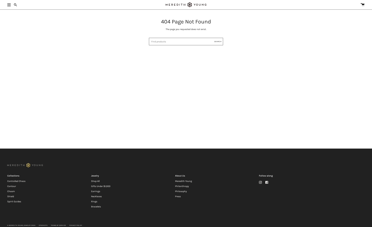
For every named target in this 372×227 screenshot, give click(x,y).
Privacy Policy (75, 225)
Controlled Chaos (16, 181)
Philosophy (181, 191)
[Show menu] (9, 5)
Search (218, 41)
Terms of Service (58, 225)
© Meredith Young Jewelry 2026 (21, 225)
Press (178, 196)
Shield (10, 196)
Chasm (11, 191)
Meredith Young (183, 181)
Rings (94, 201)
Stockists (43, 225)
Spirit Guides (14, 201)
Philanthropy (182, 186)
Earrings (95, 191)
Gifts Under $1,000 (100, 186)
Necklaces (96, 196)
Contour (11, 186)
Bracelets (96, 206)
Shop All (95, 181)
